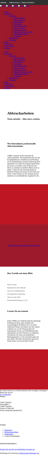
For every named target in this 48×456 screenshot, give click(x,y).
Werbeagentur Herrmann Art (29, 453)
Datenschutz (8, 434)
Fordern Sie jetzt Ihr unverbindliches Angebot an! (17, 449)
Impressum (8, 430)
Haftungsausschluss (11, 432)
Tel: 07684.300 (5, 394)
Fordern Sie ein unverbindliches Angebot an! (24, 245)
